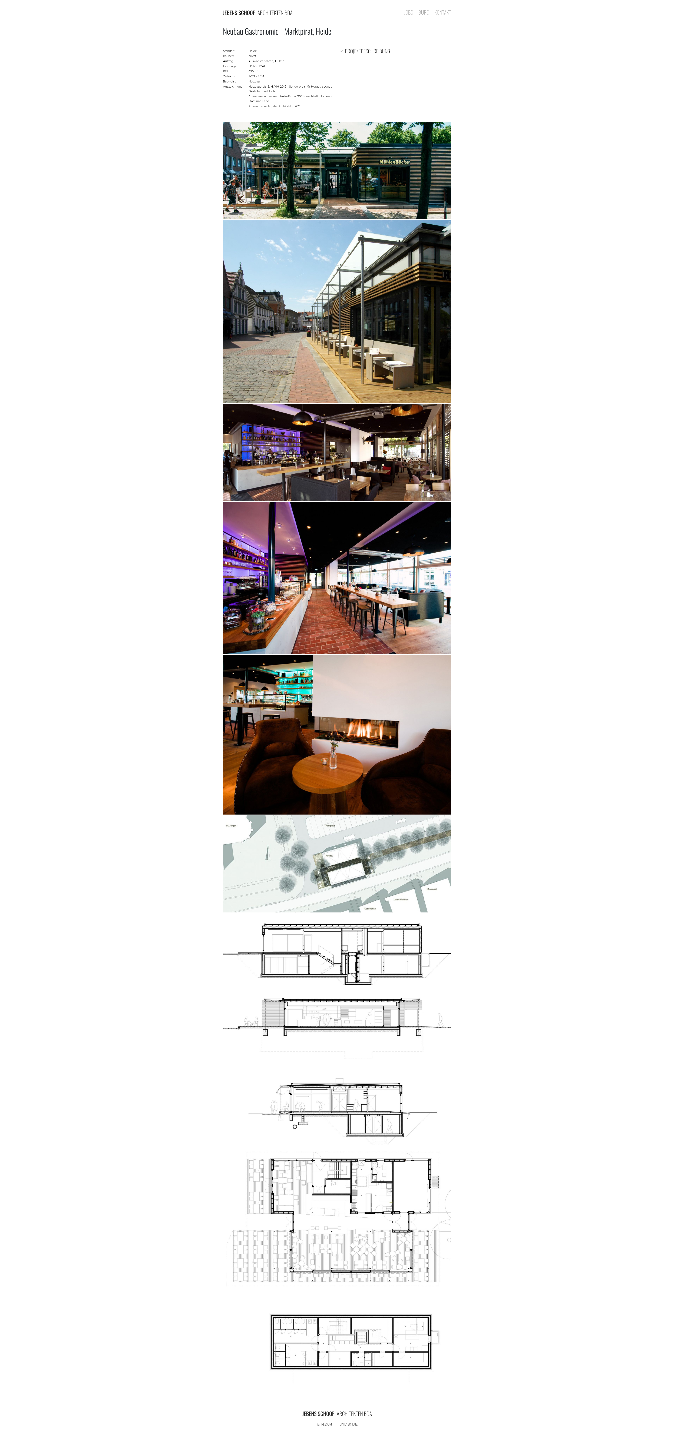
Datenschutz (349, 1424)
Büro (423, 13)
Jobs (408, 13)
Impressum (324, 1424)
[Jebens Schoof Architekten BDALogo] (337, 1413)
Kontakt (442, 13)
